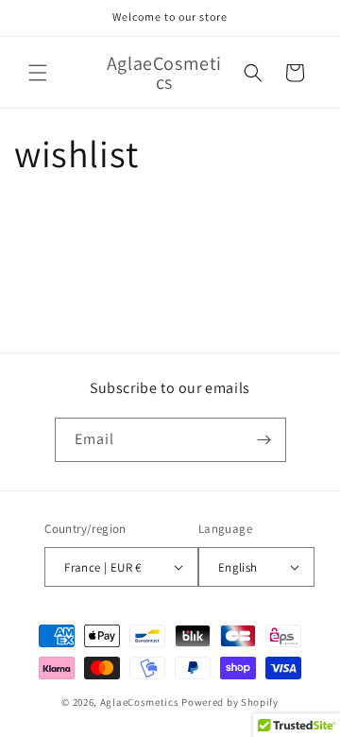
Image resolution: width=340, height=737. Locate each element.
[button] (38, 73)
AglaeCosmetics (139, 702)
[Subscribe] (264, 440)
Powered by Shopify (230, 702)
